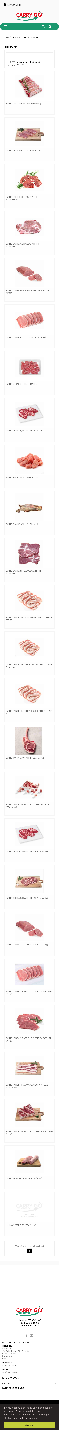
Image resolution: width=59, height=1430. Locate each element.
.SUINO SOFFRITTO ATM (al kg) (21, 1225)
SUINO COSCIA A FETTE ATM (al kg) (23, 150)
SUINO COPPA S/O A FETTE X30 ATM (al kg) (27, 851)
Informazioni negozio (15, 1342)
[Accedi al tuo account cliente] (49, 26)
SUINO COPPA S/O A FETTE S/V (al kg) (24, 430)
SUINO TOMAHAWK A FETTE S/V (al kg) (25, 758)
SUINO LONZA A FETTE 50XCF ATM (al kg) (26, 337)
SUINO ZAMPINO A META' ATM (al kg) (24, 1178)
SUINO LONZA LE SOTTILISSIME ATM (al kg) (27, 944)
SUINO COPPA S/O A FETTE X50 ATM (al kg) (27, 898)
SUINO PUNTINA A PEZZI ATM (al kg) (23, 103)
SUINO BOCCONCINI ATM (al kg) (22, 477)
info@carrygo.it (9, 1372)
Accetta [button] (29, 1425)
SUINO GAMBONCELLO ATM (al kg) (23, 524)
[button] (39, 1418)
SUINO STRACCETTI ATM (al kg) (21, 384)
